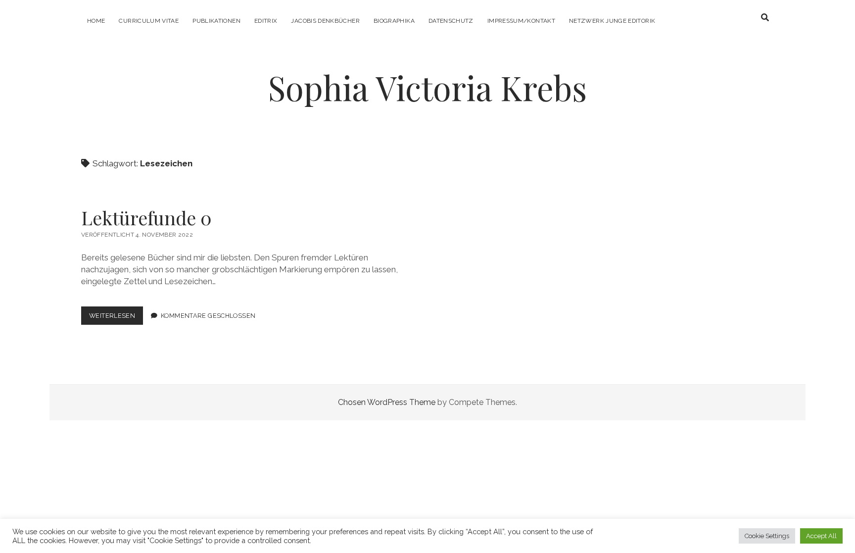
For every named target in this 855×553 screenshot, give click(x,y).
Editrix (266, 20)
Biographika (394, 20)
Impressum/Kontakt (521, 20)
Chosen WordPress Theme (386, 402)
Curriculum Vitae (149, 20)
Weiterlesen (116, 318)
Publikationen (216, 20)
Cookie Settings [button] (767, 536)
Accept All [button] (821, 536)
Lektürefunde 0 (146, 217)
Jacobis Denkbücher (325, 20)
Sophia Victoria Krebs (427, 87)
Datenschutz (451, 20)
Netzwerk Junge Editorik (612, 20)
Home (96, 20)
